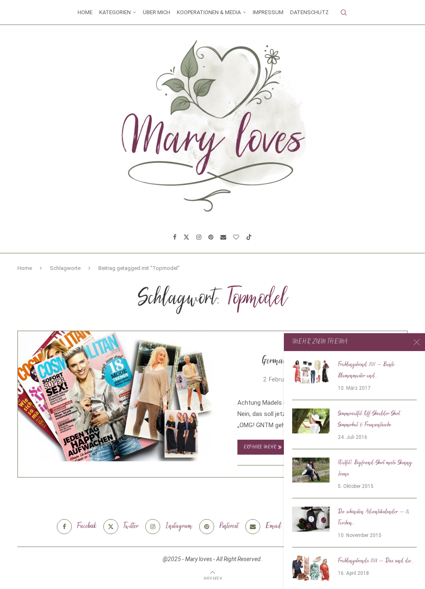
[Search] (344, 12)
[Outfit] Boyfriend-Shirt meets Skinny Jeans (375, 468)
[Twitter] (186, 237)
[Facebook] (174, 237)
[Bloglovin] (236, 237)
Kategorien (115, 12)
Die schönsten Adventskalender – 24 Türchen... (373, 517)
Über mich (156, 12)
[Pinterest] (210, 237)
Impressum (268, 12)
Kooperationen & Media (209, 12)
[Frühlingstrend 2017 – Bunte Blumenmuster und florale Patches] (311, 371)
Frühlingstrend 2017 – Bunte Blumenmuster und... (366, 370)
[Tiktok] (249, 237)
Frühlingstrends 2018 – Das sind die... (376, 561)
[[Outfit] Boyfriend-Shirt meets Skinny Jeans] (311, 470)
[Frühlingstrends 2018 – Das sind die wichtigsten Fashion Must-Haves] (311, 568)
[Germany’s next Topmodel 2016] (115, 396)
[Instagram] (198, 237)
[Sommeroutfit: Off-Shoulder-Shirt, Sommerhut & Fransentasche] (311, 420)
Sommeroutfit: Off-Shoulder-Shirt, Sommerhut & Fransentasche (369, 419)
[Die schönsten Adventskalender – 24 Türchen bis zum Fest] (311, 519)
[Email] (223, 237)
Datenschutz (309, 12)
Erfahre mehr (260, 447)
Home (85, 12)
